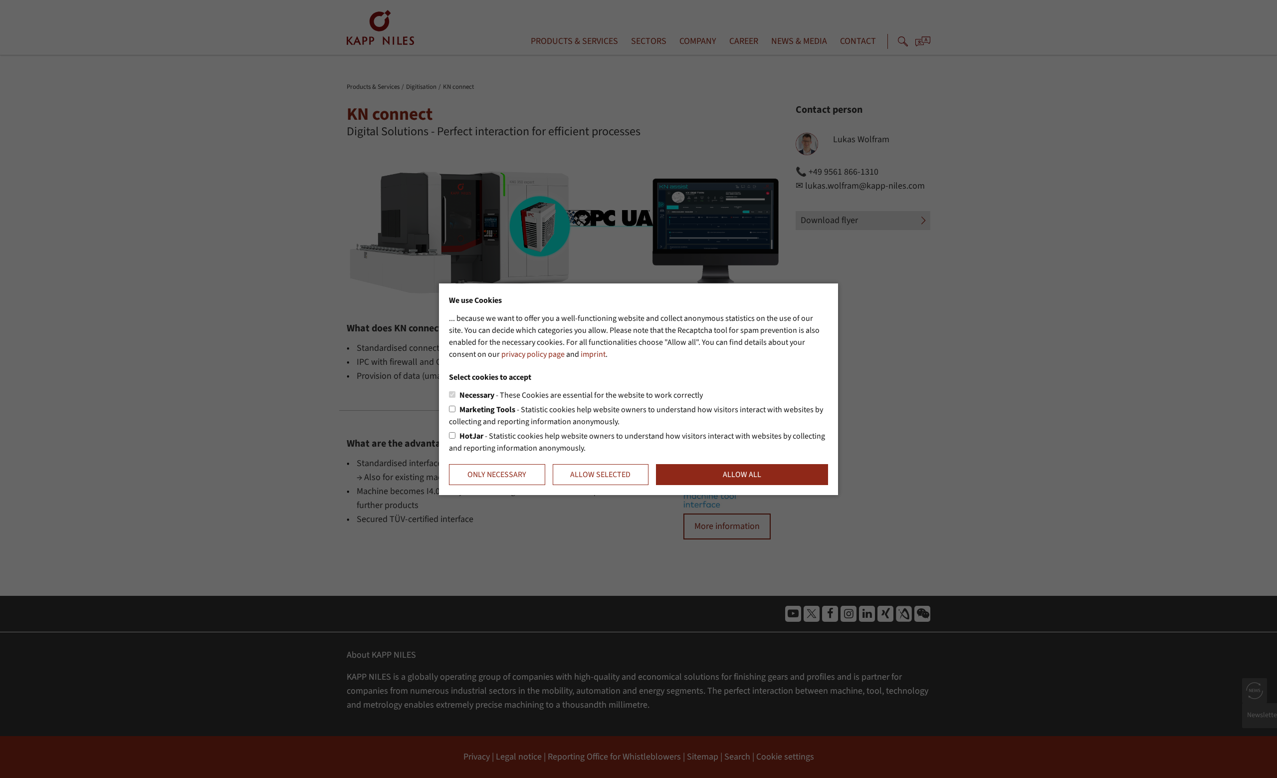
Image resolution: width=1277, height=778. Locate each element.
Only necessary (496, 474)
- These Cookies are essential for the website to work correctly (581, 395)
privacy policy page (533, 354)
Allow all (742, 474)
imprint (593, 354)
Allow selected (600, 474)
